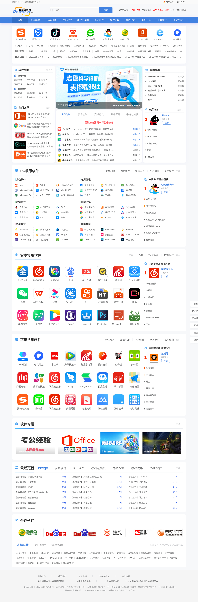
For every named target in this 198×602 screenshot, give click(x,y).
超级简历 (86, 408)
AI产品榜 (170, 2)
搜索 (106, 10)
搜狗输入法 (21, 39)
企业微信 (64, 212)
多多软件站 (81, 558)
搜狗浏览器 (181, 10)
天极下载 (20, 558)
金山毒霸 (34, 553)
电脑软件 (35, 20)
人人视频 (152, 81)
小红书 (54, 364)
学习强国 (118, 386)
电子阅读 (66, 145)
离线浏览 (43, 84)
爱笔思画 (54, 280)
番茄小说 (118, 302)
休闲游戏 (66, 134)
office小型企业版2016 (135, 57)
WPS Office (158, 10)
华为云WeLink (46, 190)
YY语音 (43, 212)
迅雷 (132, 46)
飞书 (62, 207)
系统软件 (99, 20)
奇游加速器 (151, 213)
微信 (23, 302)
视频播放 (21, 224)
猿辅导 (164, 353)
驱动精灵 (158, 553)
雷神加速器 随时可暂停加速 (99, 122)
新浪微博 (150, 368)
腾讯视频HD (70, 364)
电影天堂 (134, 324)
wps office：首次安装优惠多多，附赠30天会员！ (94, 129)
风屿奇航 (143, 482)
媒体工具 (140, 171)
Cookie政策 (104, 576)
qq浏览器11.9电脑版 (132, 212)
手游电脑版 (132, 114)
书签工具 (31, 84)
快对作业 (102, 280)
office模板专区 (66, 451)
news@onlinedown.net (95, 590)
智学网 (108, 195)
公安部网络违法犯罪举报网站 (51, 581)
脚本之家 (45, 553)
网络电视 (66, 140)
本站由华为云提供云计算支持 (121, 590)
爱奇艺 (166, 46)
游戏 (140, 255)
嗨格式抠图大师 (91, 229)
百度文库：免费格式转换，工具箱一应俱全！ (93, 145)
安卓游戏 (99, 114)
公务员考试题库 (25, 451)
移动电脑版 (83, 20)
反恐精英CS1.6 (153, 226)
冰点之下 (143, 497)
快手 (97, 51)
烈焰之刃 (87, 497)
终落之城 (143, 503)
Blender (129, 229)
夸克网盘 (177, 39)
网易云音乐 (39, 280)
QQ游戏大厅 (107, 39)
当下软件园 (133, 553)
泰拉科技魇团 (89, 482)
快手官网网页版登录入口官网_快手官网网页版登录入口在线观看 (39, 155)
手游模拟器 (67, 160)
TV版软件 (153, 255)
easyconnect (86, 386)
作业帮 (44, 51)
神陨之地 (87, 503)
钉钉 (42, 217)
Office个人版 (142, 39)
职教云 (87, 195)
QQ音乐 (149, 304)
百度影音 (44, 240)
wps (21, 185)
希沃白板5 (130, 185)
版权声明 (83, 576)
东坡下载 (56, 553)
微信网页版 (45, 207)
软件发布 (181, 2)
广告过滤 (31, 80)
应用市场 (121, 553)
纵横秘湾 (87, 508)
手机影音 (164, 273)
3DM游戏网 (94, 553)
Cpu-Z (71, 324)
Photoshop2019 (112, 240)
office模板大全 (67, 185)
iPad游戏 (154, 339)
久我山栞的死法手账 (92, 476)
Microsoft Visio (26, 190)
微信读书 (118, 408)
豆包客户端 (152, 143)
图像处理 (86, 224)
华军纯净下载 (145, 558)
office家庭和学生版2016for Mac (106, 57)
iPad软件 (139, 339)
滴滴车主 (86, 51)
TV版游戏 (169, 255)
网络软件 (22, 76)
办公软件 (66, 129)
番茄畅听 (102, 364)
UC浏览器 (109, 207)
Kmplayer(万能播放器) (26, 240)
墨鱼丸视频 (45, 234)
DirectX (142, 508)
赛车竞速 (43, 97)
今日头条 (74, 51)
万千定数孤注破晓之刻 (38, 492)
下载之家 (82, 553)
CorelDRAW (89, 240)
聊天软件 (21, 202)
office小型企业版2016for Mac (162, 57)
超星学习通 (86, 364)
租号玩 (118, 364)
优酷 (54, 302)
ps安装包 (129, 240)
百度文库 (150, 388)
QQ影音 (64, 229)
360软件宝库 (43, 563)
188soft (132, 558)
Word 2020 (65, 190)
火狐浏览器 (89, 207)
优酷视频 (142, 46)
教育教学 (164, 357)
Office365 (136, 10)
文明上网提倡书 (83, 581)
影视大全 (33, 51)
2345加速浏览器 (161, 39)
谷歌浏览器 (89, 212)
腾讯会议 (23, 212)
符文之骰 (32, 482)
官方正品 (19, 56)
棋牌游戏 (31, 93)
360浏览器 (146, 10)
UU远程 (103, 46)
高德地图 (134, 386)
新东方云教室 (90, 190)
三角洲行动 (79, 46)
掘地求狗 (143, 487)
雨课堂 (128, 190)
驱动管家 (32, 558)
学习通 (40, 46)
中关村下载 (21, 553)
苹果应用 (115, 114)
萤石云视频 (39, 386)
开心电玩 (56, 563)
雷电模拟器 (108, 553)
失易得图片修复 (91, 234)
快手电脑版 (24, 234)
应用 (130, 255)
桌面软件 (169, 171)
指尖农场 (87, 492)
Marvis (165, 115)
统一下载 (69, 558)
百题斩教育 (151, 395)
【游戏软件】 (21, 476)
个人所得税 (134, 280)
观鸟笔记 (143, 492)
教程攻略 (130, 20)
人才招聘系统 (119, 558)
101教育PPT (111, 185)
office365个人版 (36, 57)
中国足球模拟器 (35, 476)
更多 (48, 70)
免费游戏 (22, 89)
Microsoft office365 (157, 76)
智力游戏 (18, 97)
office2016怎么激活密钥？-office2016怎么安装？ (39, 116)
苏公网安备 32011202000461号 (122, 587)
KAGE (30, 487)
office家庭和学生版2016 (77, 57)
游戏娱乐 (125, 339)
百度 (70, 280)
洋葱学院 (109, 190)
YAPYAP (143, 476)
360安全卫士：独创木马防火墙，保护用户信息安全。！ (94, 155)
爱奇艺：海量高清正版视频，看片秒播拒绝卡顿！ (94, 140)
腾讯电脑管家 (38, 39)
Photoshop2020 (112, 229)
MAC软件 (110, 339)
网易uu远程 (151, 199)
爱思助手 (150, 409)
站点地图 (126, 576)
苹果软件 (67, 20)
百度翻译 (102, 386)
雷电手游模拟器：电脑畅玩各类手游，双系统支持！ (97, 160)
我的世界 (154, 46)
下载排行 (162, 20)
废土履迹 (32, 503)
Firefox (108, 217)
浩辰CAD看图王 (153, 233)
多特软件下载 (69, 553)
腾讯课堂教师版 (132, 195)
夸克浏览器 (108, 51)
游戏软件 (18, 93)
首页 (20, 20)
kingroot (87, 324)
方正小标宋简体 (155, 86)
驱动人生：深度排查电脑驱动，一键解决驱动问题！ (94, 150)
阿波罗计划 (88, 487)
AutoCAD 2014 (132, 234)
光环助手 (70, 302)
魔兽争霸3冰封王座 (157, 90)
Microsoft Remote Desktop (119, 324)
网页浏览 (18, 80)
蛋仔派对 (150, 240)
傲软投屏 (102, 408)
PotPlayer (23, 229)
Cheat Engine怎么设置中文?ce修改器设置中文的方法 (40, 145)
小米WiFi (150, 297)
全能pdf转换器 (67, 195)
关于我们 (62, 576)
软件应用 (169, 339)
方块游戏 (31, 97)
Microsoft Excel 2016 (26, 195)
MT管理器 (103, 302)
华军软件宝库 (160, 558)
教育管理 (86, 179)
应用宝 (158, 51)
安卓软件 (51, 20)
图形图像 (154, 171)
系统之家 (106, 558)
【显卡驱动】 (133, 508)
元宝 (31, 46)
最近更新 (178, 20)
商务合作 (42, 576)
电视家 (149, 290)
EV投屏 (64, 234)
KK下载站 (20, 563)
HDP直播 (130, 51)
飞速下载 (173, 558)
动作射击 (43, 93)
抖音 (167, 10)
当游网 (31, 563)
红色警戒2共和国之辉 (155, 219)
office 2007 (45, 195)
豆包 (172, 10)
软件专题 (114, 20)
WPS (42, 185)
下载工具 (18, 84)
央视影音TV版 (55, 324)
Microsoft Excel (153, 317)
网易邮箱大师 (23, 386)
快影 (134, 302)
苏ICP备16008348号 (96, 587)
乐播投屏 (152, 95)
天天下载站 (94, 558)
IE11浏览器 (89, 217)
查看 (167, 123)
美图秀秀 (109, 234)
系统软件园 (146, 553)
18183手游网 (56, 558)
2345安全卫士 (69, 563)
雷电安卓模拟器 (118, 46)
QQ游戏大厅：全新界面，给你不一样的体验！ (94, 134)
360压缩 (92, 46)
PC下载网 (169, 553)
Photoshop (102, 324)
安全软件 (66, 155)
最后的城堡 (33, 497)
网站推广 (43, 80)
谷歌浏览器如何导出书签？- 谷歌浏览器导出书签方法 (39, 125)
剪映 (150, 100)
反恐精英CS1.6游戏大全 (155, 451)
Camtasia (65, 240)
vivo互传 (23, 364)
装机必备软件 (108, 451)
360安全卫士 (124, 10)
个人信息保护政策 (111, 581)
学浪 (148, 324)
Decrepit (31, 508)
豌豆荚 (149, 311)
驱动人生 (43, 558)
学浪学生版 (89, 185)
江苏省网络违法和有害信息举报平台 (142, 581)
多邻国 (134, 364)
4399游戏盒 (170, 51)
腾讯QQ (23, 207)
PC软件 (19, 45)
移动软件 (19, 51)
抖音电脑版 (55, 39)
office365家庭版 (55, 57)
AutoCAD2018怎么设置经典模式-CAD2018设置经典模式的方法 (39, 135)
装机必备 (146, 20)
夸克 (119, 51)
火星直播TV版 (144, 51)
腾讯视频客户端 (47, 229)
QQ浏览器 (130, 207)
